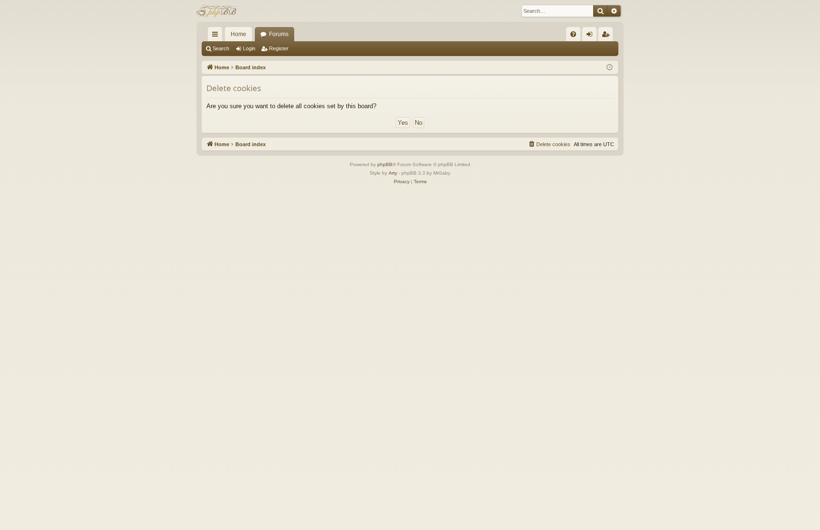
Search (221, 48)
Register (279, 48)
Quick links (217, 36)
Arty (393, 173)
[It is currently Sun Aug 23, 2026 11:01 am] (609, 67)
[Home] (217, 11)
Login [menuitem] (591, 36)
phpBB (384, 164)
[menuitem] (573, 34)
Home (238, 34)
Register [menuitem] (607, 36)
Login (249, 48)
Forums (279, 34)
